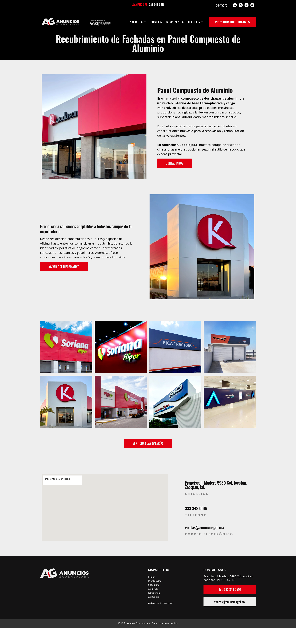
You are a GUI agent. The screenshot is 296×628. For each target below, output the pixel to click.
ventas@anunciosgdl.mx (204, 527)
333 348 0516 (156, 4)
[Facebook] (241, 5)
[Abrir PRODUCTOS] (144, 22)
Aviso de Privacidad (160, 603)
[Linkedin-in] (235, 5)
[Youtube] (252, 5)
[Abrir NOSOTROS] (202, 22)
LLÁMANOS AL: (140, 4)
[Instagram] (247, 5)
